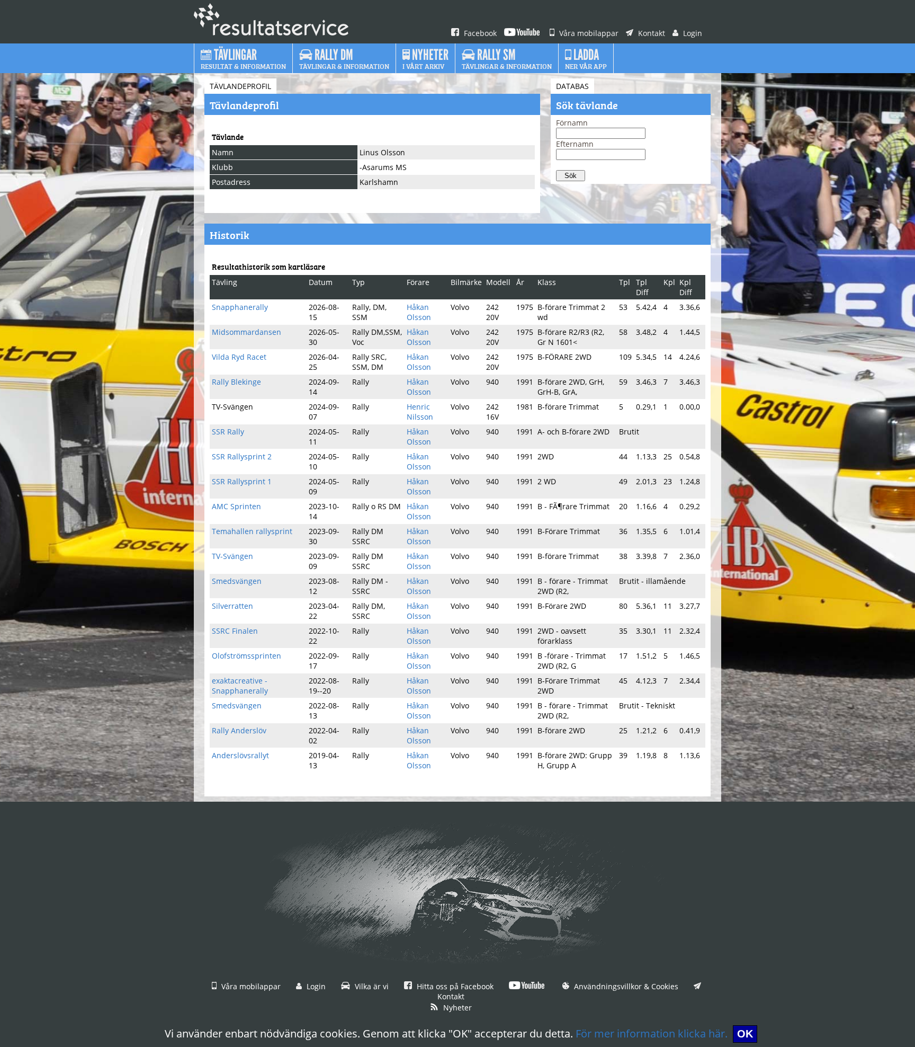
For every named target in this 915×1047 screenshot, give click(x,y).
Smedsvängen (237, 581)
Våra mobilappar (587, 33)
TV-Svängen (232, 556)
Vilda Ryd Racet (239, 357)
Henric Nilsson (420, 412)
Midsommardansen (246, 332)
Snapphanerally (240, 307)
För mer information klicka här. (652, 1033)
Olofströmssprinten (246, 656)
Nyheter (456, 1007)
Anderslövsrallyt (240, 755)
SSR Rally (228, 432)
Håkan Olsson (419, 312)
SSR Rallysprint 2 (242, 456)
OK (745, 1034)
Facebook (479, 33)
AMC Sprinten (236, 506)
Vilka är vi (371, 986)
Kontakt (650, 33)
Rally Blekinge (236, 382)
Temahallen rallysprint (252, 531)
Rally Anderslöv (239, 730)
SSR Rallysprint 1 (242, 481)
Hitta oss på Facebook (454, 986)
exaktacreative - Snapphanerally (240, 686)
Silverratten (232, 606)
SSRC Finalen (235, 631)
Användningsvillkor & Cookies (625, 986)
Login (691, 33)
